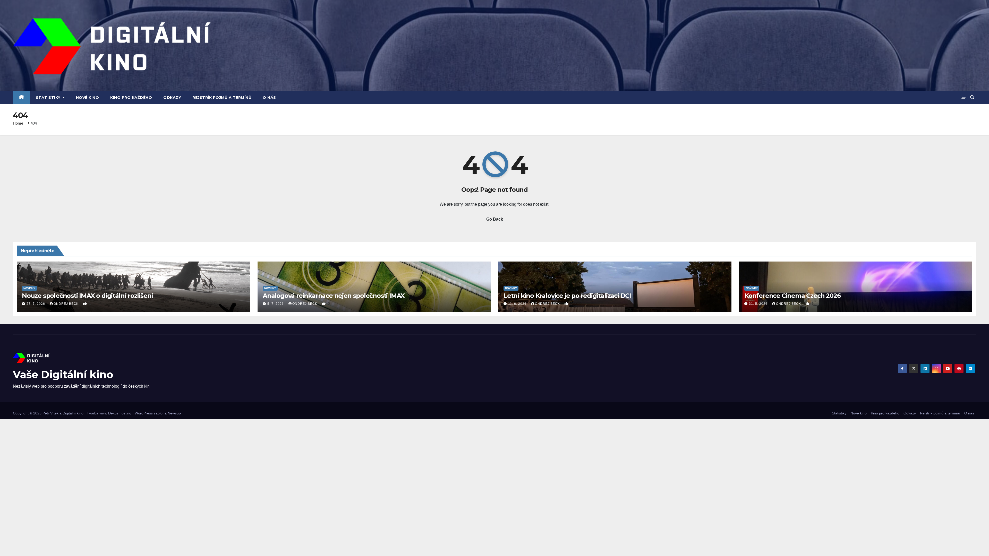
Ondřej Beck (67, 304)
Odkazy (172, 97)
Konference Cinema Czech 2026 (792, 295)
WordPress (144, 413)
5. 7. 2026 (276, 304)
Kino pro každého (131, 97)
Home (18, 123)
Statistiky (49, 97)
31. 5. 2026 (759, 304)
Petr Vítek (50, 413)
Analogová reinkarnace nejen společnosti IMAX (334, 295)
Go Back (494, 219)
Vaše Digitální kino (63, 374)
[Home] (21, 97)
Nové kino (87, 97)
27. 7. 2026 (36, 304)
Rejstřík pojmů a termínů (221, 97)
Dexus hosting (119, 413)
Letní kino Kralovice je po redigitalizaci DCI (567, 295)
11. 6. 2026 (517, 304)
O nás (269, 97)
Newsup (174, 413)
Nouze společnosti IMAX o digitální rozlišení (87, 295)
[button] (972, 97)
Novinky (29, 288)
